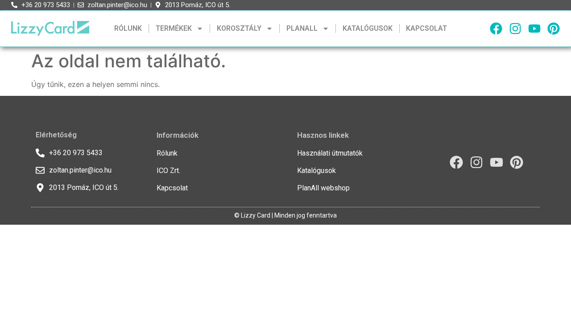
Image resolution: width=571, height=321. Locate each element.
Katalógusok (368, 28)
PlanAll (302, 28)
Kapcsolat (426, 28)
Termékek (174, 28)
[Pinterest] (553, 28)
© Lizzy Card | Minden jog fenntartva (285, 215)
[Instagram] (515, 28)
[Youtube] (534, 28)
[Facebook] (496, 28)
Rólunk (128, 28)
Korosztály (239, 28)
